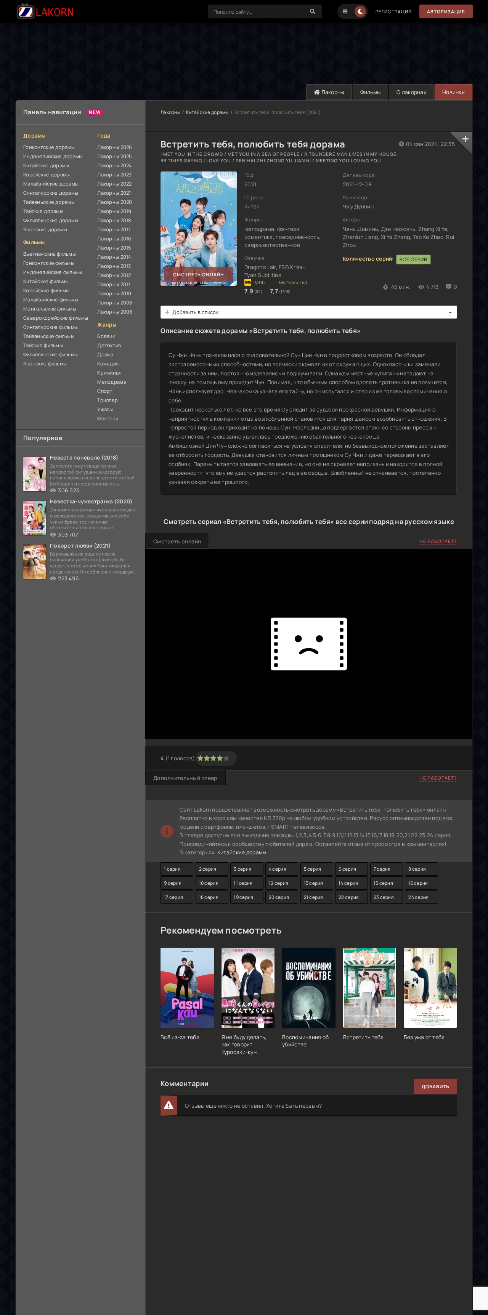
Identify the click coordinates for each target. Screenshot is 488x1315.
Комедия (108, 363)
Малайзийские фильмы (50, 299)
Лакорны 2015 (114, 247)
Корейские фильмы (46, 290)
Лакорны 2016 (114, 238)
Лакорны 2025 (114, 156)
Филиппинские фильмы (50, 354)
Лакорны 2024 (114, 165)
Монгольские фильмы (49, 308)
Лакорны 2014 (114, 256)
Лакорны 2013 (114, 266)
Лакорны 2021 (114, 192)
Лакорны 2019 (114, 211)
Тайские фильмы (43, 345)
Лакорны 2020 (114, 202)
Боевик (106, 336)
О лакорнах (411, 92)
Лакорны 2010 (114, 293)
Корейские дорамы (46, 174)
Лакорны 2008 (114, 302)
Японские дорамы (45, 229)
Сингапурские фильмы (50, 327)
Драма (105, 354)
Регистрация (394, 11)
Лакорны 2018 (114, 220)
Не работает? (438, 541)
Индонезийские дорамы (53, 156)
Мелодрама (111, 381)
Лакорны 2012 (114, 275)
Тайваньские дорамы (49, 202)
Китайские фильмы (46, 281)
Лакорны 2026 (114, 147)
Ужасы (105, 409)
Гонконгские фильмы (48, 262)
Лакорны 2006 (114, 311)
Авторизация (446, 11)
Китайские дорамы (46, 165)
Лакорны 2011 (113, 284)
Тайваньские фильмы (48, 336)
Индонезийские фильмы (52, 272)
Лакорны (332, 92)
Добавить (435, 1086)
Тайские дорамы (43, 211)
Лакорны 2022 (114, 183)
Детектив (109, 345)
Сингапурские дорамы (50, 192)
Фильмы (370, 92)
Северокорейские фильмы (55, 317)
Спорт (104, 391)
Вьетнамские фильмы (49, 253)
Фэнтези (107, 418)
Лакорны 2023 (114, 174)
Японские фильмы (45, 363)
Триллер (107, 400)
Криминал (109, 372)
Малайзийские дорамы (51, 183)
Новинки (453, 92)
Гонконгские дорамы (49, 147)
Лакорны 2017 (114, 229)
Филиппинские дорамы (50, 220)
